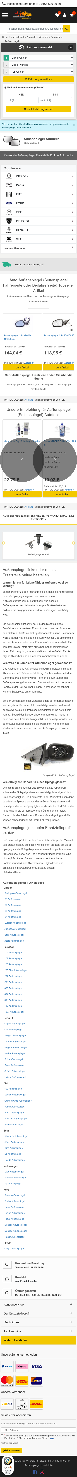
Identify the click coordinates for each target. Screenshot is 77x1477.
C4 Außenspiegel (12, 916)
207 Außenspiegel (13, 975)
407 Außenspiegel (13, 1005)
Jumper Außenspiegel (15, 928)
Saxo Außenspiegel (14, 934)
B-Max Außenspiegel (14, 1195)
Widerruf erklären (15, 1340)
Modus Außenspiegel (14, 1053)
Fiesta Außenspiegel (14, 1206)
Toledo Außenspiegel (14, 1159)
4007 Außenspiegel (14, 1011)
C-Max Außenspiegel (14, 1200)
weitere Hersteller (15, 248)
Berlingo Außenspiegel (15, 893)
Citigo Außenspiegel (14, 1248)
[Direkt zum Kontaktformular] (7, 1278)
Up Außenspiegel (12, 1183)
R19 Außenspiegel (13, 1059)
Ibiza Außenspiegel (13, 1147)
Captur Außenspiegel (14, 1023)
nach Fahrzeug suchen (39, 109)
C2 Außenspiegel (12, 904)
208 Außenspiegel (13, 981)
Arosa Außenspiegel (14, 1141)
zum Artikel (22, 367)
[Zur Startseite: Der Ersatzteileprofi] (22, 15)
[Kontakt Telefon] (7, 1265)
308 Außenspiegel (13, 999)
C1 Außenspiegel (12, 898)
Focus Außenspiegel (14, 1218)
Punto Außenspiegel (14, 1112)
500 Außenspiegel (13, 1088)
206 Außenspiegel (13, 964)
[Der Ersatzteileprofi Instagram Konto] (41, 1472)
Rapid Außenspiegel (14, 1065)
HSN (21, 94)
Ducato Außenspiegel (15, 1094)
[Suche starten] (66, 28)
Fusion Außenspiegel (14, 1212)
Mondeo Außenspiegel (15, 1224)
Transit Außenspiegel (14, 1236)
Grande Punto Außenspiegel (18, 1100)
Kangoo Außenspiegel (15, 1035)
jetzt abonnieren (11, 1450)
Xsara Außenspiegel (14, 940)
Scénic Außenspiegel (14, 1070)
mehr (52, 1438)
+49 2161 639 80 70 (48, 4)
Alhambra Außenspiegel (16, 1135)
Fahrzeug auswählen (39, 79)
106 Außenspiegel (13, 952)
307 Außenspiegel (13, 993)
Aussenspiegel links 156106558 (59, 335)
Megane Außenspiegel (15, 1047)
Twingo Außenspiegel (15, 1076)
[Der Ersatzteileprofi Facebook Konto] (35, 1472)
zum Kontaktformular (26, 1281)
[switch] (8, 1472)
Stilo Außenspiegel (13, 1124)
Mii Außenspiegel (12, 1153)
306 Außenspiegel (13, 988)
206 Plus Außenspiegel (15, 970)
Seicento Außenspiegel (15, 1118)
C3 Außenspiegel (12, 910)
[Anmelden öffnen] (63, 15)
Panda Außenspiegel (14, 1106)
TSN (55, 94)
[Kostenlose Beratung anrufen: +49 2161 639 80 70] (3, 4)
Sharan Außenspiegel (15, 1177)
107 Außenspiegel (13, 958)
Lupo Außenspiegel (14, 1171)
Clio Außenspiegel (13, 1029)
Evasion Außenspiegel (15, 922)
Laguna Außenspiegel (15, 1041)
